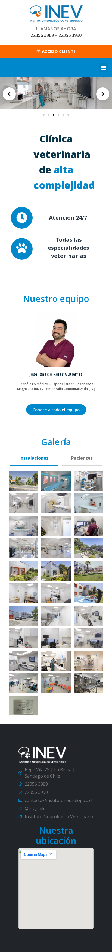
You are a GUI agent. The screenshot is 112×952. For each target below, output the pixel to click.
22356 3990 (70, 35)
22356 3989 (42, 35)
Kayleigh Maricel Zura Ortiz (56, 374)
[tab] (34, 458)
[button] (103, 67)
